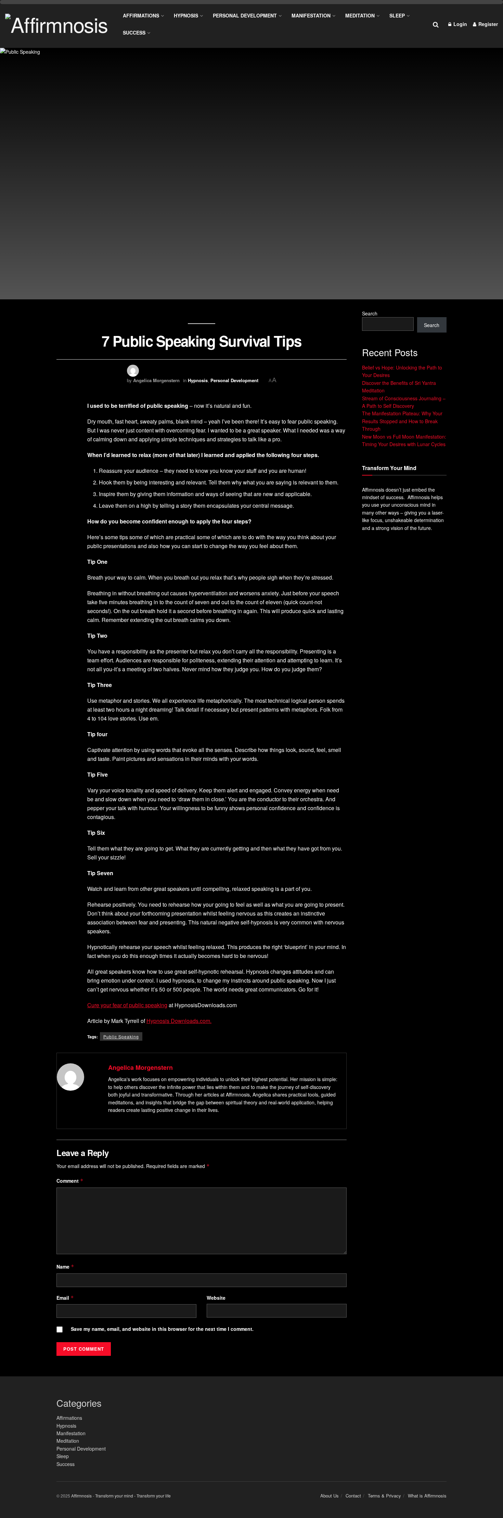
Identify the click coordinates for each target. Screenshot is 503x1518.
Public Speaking (121, 1036)
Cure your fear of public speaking (127, 1005)
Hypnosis (186, 15)
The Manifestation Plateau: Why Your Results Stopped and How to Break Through (402, 421)
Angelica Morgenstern (156, 380)
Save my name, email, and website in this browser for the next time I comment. (162, 1328)
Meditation (360, 15)
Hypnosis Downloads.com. (178, 1021)
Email (65, 1297)
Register (487, 24)
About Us (329, 1495)
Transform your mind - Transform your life (133, 1495)
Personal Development (245, 15)
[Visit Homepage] (56, 24)
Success (134, 32)
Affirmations (141, 15)
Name (65, 1266)
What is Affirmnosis (427, 1495)
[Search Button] (436, 24)
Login (459, 24)
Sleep (397, 15)
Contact (353, 1495)
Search (369, 313)
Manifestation (311, 15)
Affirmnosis (81, 1495)
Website (216, 1297)
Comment (69, 1180)
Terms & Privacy (384, 1495)
